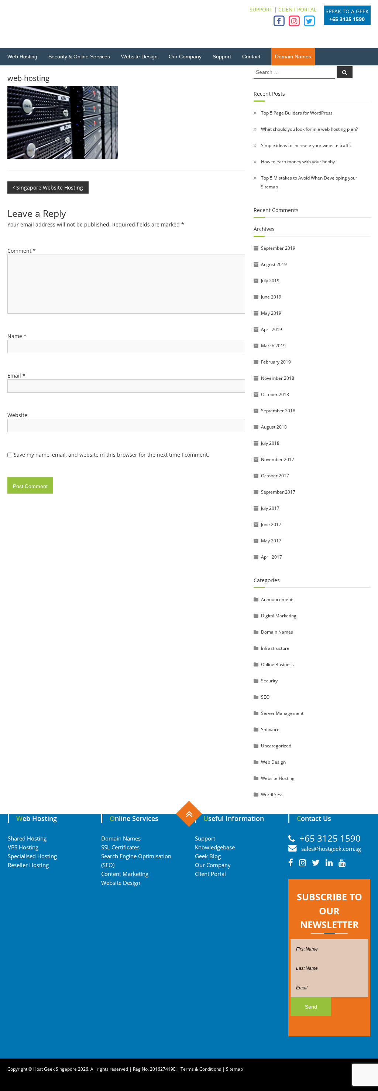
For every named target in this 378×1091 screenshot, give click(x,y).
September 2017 (278, 492)
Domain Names (293, 56)
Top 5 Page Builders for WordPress (297, 113)
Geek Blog (208, 856)
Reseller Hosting (28, 865)
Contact (251, 56)
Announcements (278, 599)
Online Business (277, 664)
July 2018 (270, 443)
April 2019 (271, 329)
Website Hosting (278, 778)
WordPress (272, 794)
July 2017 (270, 508)
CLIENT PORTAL (297, 9)
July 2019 (270, 280)
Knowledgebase (215, 847)
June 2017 (271, 524)
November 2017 (277, 459)
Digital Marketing (278, 616)
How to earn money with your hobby (298, 161)
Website (17, 415)
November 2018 (277, 378)
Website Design (139, 56)
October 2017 (275, 476)
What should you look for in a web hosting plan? (309, 129)
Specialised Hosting (32, 856)
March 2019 (273, 345)
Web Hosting (22, 56)
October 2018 (275, 394)
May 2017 (271, 541)
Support (222, 56)
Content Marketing (124, 873)
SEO (265, 697)
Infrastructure (275, 648)
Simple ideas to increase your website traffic (306, 145)
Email (16, 375)
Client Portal (210, 873)
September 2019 (278, 248)
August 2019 (274, 264)
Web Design (273, 762)
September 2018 (278, 411)
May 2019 (271, 313)
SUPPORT (261, 9)
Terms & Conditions (201, 1069)
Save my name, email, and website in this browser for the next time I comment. (111, 454)
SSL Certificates (120, 847)
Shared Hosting (27, 838)
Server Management (282, 713)
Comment (21, 250)
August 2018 (274, 427)
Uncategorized (276, 746)
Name (17, 336)
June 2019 (271, 297)
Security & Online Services (79, 56)
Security (269, 681)
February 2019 (276, 362)
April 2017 (271, 557)
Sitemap (234, 1069)
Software (270, 729)
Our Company (185, 56)
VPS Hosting (23, 847)
